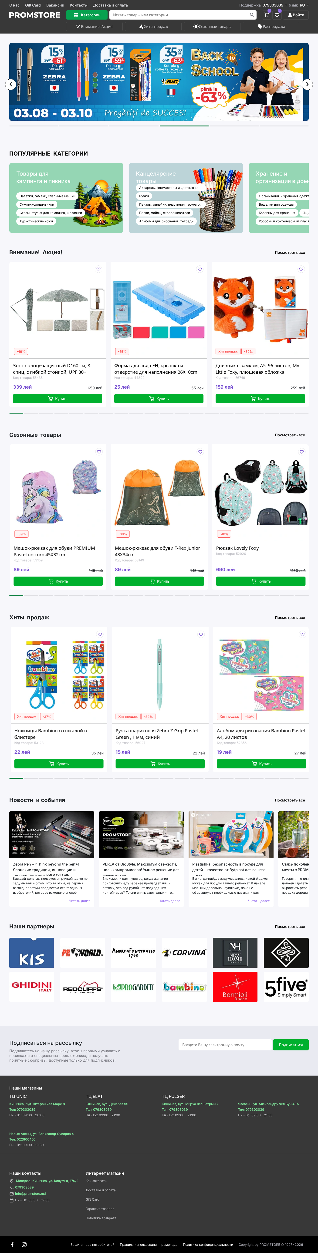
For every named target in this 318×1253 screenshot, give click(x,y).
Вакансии (55, 5)
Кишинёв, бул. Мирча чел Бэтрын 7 (190, 1104)
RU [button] (303, 5)
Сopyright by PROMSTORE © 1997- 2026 (271, 1244)
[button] (16, 413)
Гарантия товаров (100, 1209)
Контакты (79, 5)
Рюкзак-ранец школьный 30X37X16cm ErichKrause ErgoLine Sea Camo (270, 368)
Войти (298, 15)
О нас (14, 5)
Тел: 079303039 (22, 1109)
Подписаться (291, 1044)
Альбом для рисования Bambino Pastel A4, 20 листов (183, 733)
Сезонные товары (215, 26)
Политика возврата (101, 1218)
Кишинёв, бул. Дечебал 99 (107, 1104)
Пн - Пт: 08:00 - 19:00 (32, 1200)
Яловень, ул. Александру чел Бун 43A (268, 1104)
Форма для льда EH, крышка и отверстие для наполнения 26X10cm (65, 368)
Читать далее (80, 901)
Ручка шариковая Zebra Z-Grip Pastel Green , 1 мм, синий (79, 733)
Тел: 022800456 (22, 1139)
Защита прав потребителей (92, 1244)
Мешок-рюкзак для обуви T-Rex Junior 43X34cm (75, 551)
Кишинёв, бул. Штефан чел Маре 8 (37, 1104)
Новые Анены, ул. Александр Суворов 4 (41, 1134)
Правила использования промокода (148, 1244)
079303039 (24, 1187)
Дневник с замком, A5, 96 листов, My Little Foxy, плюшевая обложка (167, 368)
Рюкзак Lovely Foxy (155, 548)
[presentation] (10, 84)
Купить (72, 398)
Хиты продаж (156, 26)
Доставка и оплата (110, 5)
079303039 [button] (273, 5)
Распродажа (274, 26)
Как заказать (96, 1181)
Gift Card (33, 5)
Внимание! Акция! (97, 26)
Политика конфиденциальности (208, 1244)
